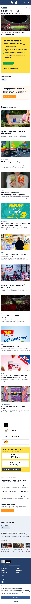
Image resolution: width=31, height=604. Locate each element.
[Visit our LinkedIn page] (2, 582)
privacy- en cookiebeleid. (12, 593)
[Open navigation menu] (2, 2)
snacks (4, 79)
